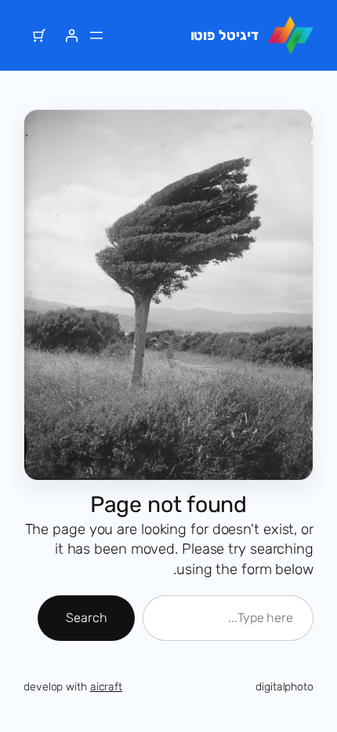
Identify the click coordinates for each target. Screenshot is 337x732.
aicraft (106, 687)
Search (86, 617)
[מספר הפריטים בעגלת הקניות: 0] (40, 36)
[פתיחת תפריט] (96, 35)
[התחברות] (72, 36)
